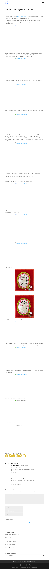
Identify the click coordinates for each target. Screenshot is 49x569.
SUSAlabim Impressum (18, 561)
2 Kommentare (34, 12)
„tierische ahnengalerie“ (22, 16)
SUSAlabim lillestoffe (9, 537)
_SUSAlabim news (26, 12)
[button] (6, 455)
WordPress (34, 567)
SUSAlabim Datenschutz (29, 561)
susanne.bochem (10, 12)
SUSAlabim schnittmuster (10, 541)
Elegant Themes (22, 567)
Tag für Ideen (14, 465)
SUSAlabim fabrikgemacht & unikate (12, 534)
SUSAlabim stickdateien (10, 544)
